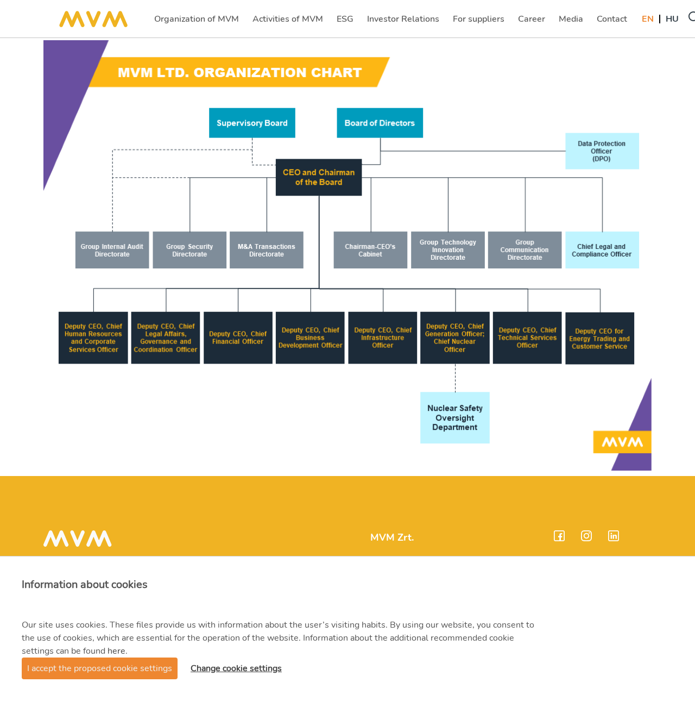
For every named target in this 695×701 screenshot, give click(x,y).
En (648, 19)
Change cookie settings (236, 668)
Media (572, 22)
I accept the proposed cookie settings (99, 668)
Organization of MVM (196, 22)
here (116, 651)
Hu (672, 19)
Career (532, 22)
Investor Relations (403, 22)
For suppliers (478, 22)
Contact (613, 22)
